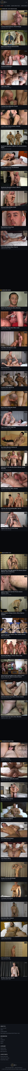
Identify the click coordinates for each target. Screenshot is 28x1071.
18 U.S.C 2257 (3, 1028)
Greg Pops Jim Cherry (5, 1058)
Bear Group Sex (15, 5)
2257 (2, 1038)
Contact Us (3, 1039)
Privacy (2, 1041)
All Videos (7, 5)
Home (2, 5)
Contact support (4, 1031)
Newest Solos (3, 1048)
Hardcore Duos (4, 1049)
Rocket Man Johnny (4, 1059)
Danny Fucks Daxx (4, 1056)
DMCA (2, 1029)
